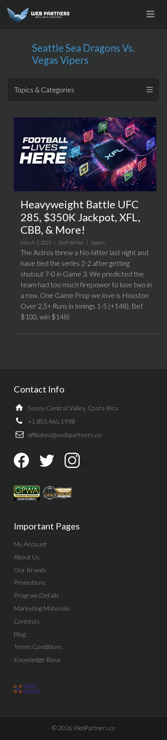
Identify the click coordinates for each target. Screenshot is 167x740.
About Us (27, 557)
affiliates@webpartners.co (65, 434)
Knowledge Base (37, 659)
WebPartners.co (94, 728)
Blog (20, 634)
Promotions (30, 582)
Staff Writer (71, 242)
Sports (98, 242)
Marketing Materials (42, 608)
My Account (30, 544)
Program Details (36, 595)
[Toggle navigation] (150, 14)
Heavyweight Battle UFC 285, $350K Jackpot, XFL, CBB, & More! (80, 217)
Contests (27, 621)
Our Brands (30, 570)
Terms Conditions (38, 646)
